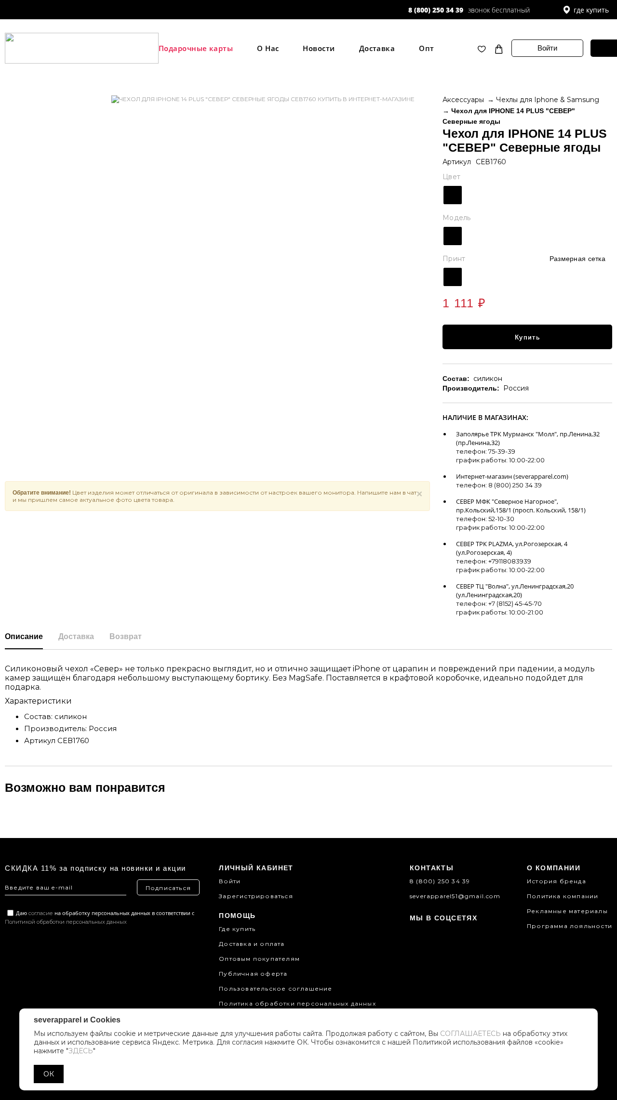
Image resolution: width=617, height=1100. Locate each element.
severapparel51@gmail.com (455, 896)
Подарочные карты (196, 48)
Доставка (377, 48)
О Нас (268, 48)
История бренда (556, 881)
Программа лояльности (569, 926)
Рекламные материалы (567, 911)
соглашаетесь (470, 1033)
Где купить (237, 928)
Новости (319, 48)
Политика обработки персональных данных (297, 1003)
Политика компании (562, 896)
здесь (80, 1051)
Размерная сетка (577, 258)
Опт (426, 48)
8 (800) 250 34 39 (435, 9)
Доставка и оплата (251, 943)
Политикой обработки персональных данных (66, 921)
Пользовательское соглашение (275, 988)
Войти (547, 48)
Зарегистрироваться (256, 896)
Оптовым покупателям (259, 958)
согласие (40, 913)
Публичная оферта (253, 973)
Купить (527, 337)
